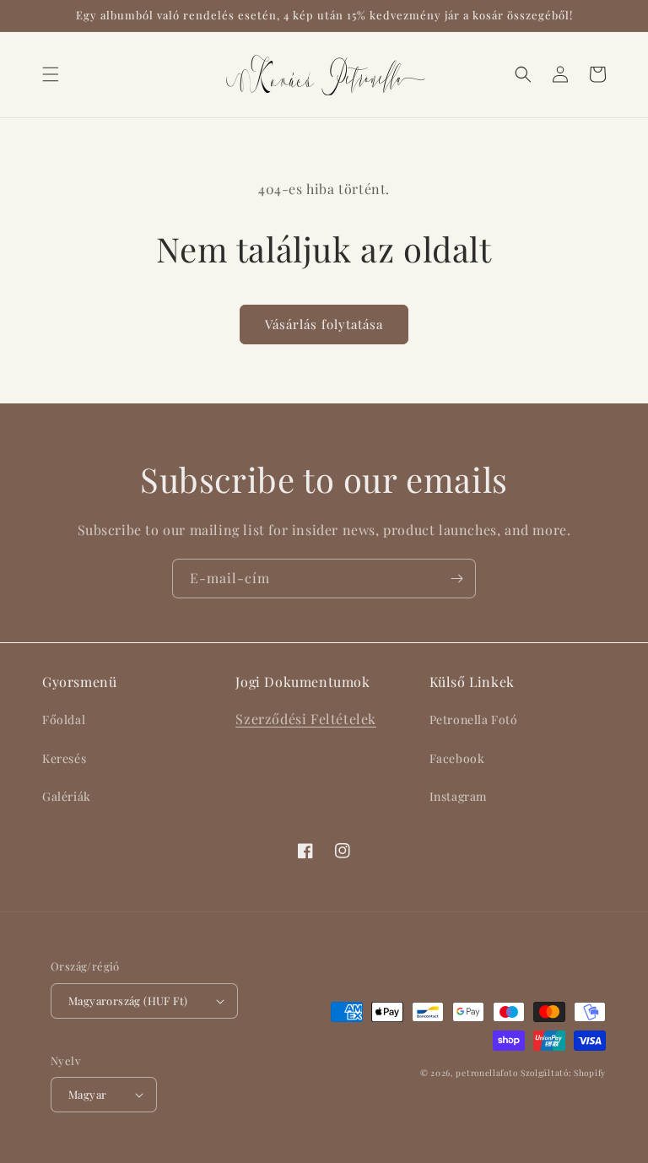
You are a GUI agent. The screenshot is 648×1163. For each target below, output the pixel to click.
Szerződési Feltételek (305, 719)
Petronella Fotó (473, 719)
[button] (50, 74)
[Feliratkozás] (456, 578)
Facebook (457, 758)
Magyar (87, 1094)
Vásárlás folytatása (324, 324)
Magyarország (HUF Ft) (127, 1000)
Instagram (458, 796)
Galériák (66, 796)
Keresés (64, 758)
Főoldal (63, 719)
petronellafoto (486, 1073)
